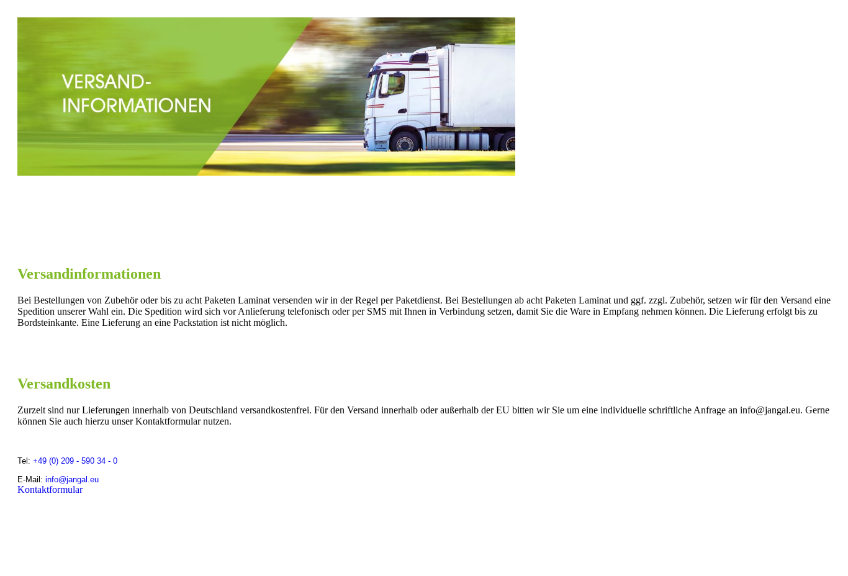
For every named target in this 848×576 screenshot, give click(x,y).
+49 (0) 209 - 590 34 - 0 (75, 461)
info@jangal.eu (72, 479)
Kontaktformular (50, 489)
